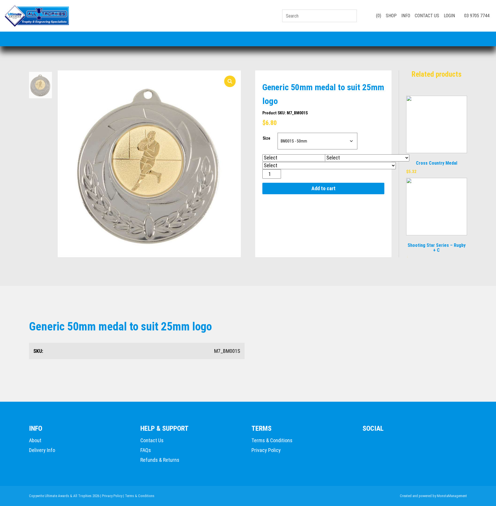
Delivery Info (42, 450)
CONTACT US (427, 15)
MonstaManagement (452, 496)
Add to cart (323, 188)
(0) (378, 15)
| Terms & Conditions (138, 496)
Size (266, 138)
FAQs (145, 450)
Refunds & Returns (159, 460)
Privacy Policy (266, 450)
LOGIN (449, 15)
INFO (405, 15)
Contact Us (152, 440)
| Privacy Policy (111, 496)
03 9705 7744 (476, 15)
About (35, 440)
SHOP (391, 15)
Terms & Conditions (271, 440)
